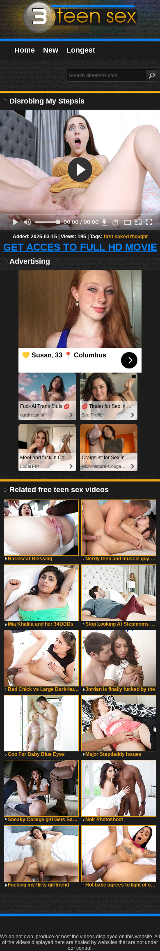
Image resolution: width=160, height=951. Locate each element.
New (50, 50)
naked (121, 236)
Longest (80, 50)
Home (24, 50)
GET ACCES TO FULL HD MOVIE (80, 247)
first (108, 236)
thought (139, 236)
